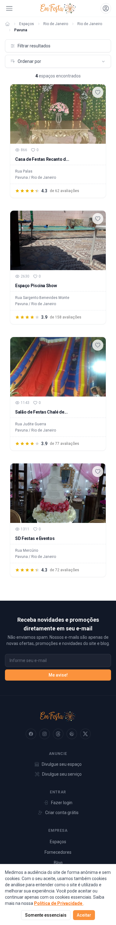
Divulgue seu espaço (62, 764)
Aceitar (84, 915)
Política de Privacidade (58, 903)
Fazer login (61, 802)
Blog (58, 862)
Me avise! (58, 675)
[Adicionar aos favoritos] (97, 92)
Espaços (26, 24)
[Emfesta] (7, 23)
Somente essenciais (46, 915)
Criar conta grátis (62, 812)
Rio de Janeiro (55, 24)
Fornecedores (58, 852)
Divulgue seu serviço (62, 774)
